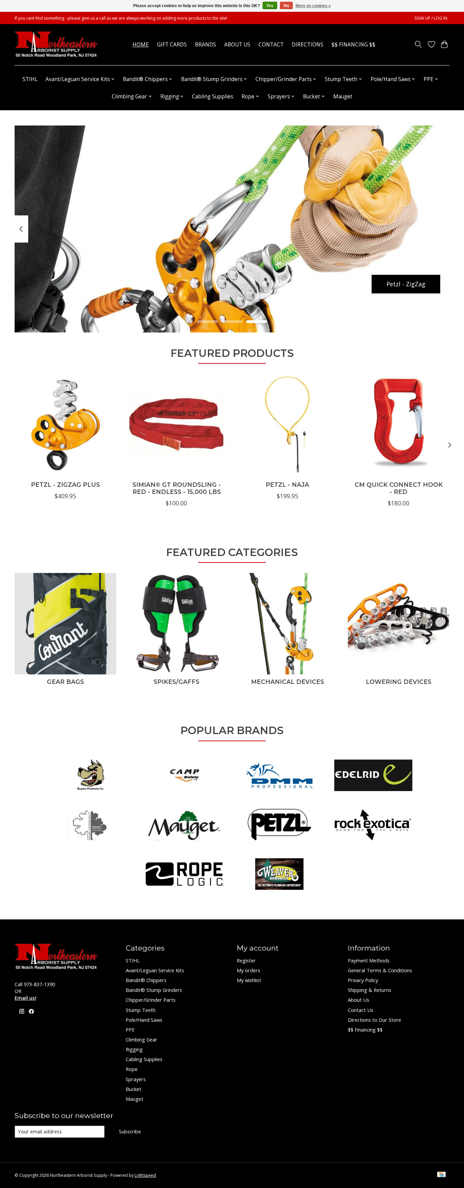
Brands (205, 44)
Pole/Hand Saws (144, 1019)
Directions (307, 44)
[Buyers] (90, 776)
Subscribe (130, 1131)
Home (140, 44)
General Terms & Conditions (380, 970)
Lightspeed (145, 1175)
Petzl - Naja (287, 484)
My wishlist (249, 980)
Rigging (134, 1049)
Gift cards (172, 44)
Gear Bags (65, 681)
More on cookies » (313, 5)
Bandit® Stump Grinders (154, 989)
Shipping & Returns (369, 989)
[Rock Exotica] (373, 825)
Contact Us (360, 1010)
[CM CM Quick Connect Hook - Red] (398, 424)
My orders (248, 970)
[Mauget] (184, 825)
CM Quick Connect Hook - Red (399, 488)
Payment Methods (369, 960)
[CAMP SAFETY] (184, 776)
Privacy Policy (363, 980)
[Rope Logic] (184, 875)
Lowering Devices (398, 681)
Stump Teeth (141, 1010)
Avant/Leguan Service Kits (155, 970)
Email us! (25, 997)
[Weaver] (279, 875)
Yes (269, 5)
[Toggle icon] (418, 44)
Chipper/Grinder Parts (151, 999)
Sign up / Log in (430, 18)
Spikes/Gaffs (176, 681)
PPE (130, 1029)
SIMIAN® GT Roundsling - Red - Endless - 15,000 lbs (176, 488)
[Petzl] (279, 825)
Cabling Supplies (212, 96)
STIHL (29, 79)
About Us (237, 44)
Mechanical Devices (287, 681)
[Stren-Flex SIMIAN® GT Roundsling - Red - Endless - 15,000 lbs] (176, 424)
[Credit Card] (441, 1175)
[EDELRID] (373, 776)
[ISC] (90, 825)
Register (246, 960)
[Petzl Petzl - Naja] (287, 424)
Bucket (133, 1089)
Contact (271, 44)
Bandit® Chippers (146, 980)
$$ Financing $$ (353, 44)
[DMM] (279, 776)
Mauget (342, 96)
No (286, 5)
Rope (132, 1069)
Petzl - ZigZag (406, 284)
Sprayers (136, 1079)
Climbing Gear (141, 1039)
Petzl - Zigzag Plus (65, 484)
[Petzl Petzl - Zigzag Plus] (65, 424)
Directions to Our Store (374, 1019)
